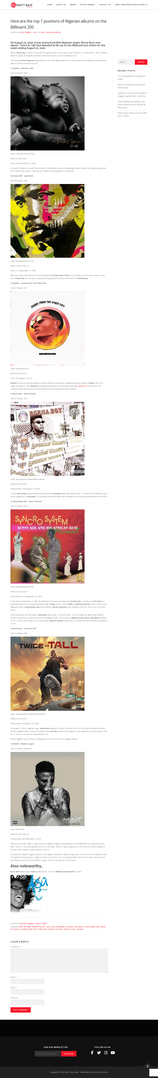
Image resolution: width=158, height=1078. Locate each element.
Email (13, 987)
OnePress (84, 1072)
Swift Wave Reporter (51, 32)
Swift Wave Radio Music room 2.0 (131, 5)
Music (38, 924)
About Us (61, 5)
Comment (15, 947)
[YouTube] (113, 1053)
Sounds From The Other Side (33, 929)
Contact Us (105, 5)
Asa (48, 927)
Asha (53, 927)
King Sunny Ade (92, 927)
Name (13, 977)
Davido (70, 927)
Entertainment (27, 924)
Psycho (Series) (87, 5)
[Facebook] (92, 1053)
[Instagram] (106, 1053)
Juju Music (79, 927)
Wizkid (80, 929)
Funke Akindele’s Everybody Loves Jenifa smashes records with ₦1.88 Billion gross (131, 104)
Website (14, 998)
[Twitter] (99, 1053)
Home (49, 5)
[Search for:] (126, 62)
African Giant (38, 927)
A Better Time (24, 927)
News (44, 924)
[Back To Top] (147, 1066)
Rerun (73, 5)
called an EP (83, 386)
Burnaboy (61, 927)
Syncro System (55, 929)
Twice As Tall (69, 929)
